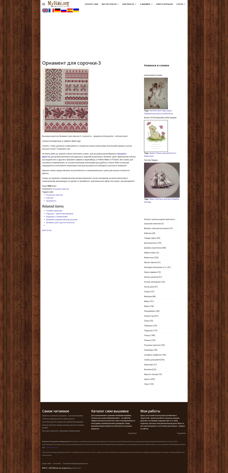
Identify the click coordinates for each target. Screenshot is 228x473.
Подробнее (132, 433)
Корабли (175, 199)
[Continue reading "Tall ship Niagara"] (163, 180)
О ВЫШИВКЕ (145, 4)
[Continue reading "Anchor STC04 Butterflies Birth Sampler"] (163, 136)
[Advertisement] (114, 30)
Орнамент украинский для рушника (62, 219)
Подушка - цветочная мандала (59, 214)
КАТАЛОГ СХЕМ (91, 4)
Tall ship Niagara (151, 160)
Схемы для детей (163, 153)
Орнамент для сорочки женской (60, 222)
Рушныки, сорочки (54, 195)
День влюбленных (164, 113)
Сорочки (49, 198)
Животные (149, 156)
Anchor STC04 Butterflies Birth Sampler (160, 118)
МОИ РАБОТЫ (128, 4)
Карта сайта (47, 463)
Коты (174, 153)
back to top (46, 230)
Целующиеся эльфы (153, 75)
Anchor (152, 153)
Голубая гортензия (54, 211)
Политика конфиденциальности (75, 463)
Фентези (153, 111)
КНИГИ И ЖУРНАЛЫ (164, 4)
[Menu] (43, 4)
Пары (164, 111)
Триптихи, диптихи (163, 199)
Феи (159, 111)
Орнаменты (51, 201)
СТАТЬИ (179, 4)
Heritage (147, 202)
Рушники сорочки (61, 189)
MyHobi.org (180, 452)
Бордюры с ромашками (56, 216)
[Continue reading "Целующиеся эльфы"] (163, 93)
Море (152, 199)
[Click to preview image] (89, 101)
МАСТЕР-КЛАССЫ (109, 4)
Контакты (57, 463)
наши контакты (52, 447)
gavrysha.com (75, 468)
